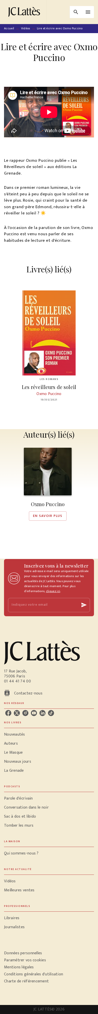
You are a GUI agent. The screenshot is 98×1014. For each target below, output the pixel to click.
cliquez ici (53, 591)
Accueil (9, 28)
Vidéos (25, 28)
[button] (48, 484)
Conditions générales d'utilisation (33, 974)
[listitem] (8, 713)
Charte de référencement (26, 981)
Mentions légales (19, 967)
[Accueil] (25, 12)
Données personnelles (23, 953)
